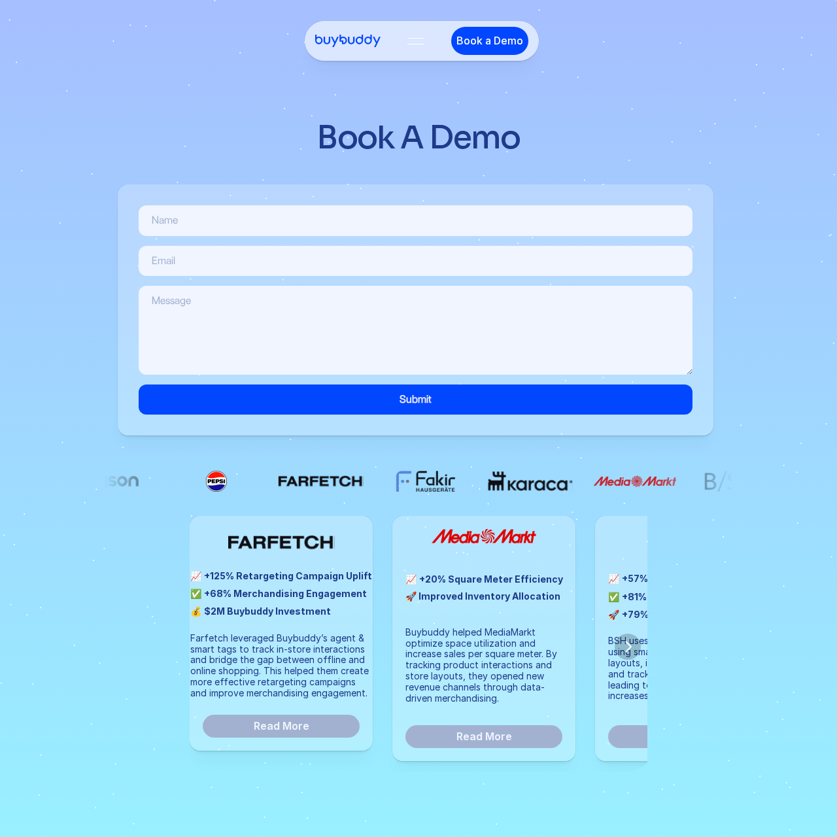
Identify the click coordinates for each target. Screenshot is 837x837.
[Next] (628, 647)
